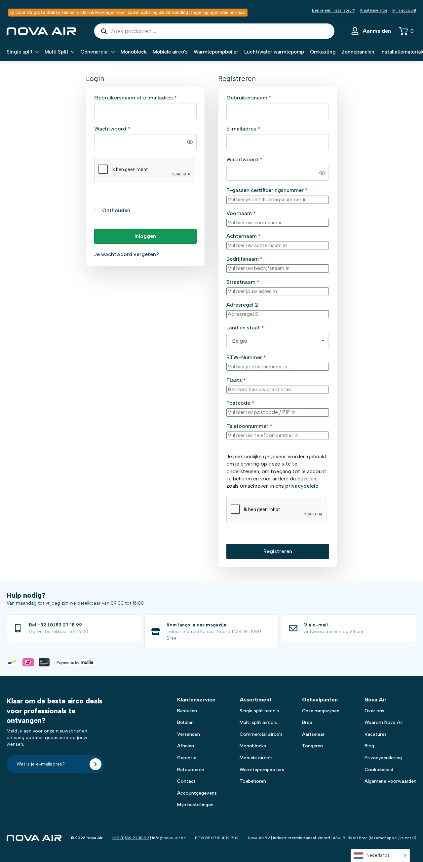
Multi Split (56, 52)
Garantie (186, 758)
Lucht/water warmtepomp (274, 52)
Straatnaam (242, 282)
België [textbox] (239, 341)
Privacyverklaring (383, 758)
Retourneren (190, 769)
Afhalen (185, 746)
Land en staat (245, 327)
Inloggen (145, 236)
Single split (20, 52)
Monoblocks (253, 746)
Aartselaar (313, 734)
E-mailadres (251, 128)
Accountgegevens (197, 793)
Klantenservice (373, 10)
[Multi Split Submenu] (71, 52)
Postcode (240, 403)
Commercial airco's (261, 734)
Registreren (277, 551)
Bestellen (187, 711)
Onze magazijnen (320, 711)
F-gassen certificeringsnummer (267, 190)
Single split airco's (259, 711)
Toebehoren (253, 781)
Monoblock (134, 52)
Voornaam (241, 213)
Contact (186, 781)
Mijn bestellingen (195, 804)
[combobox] (277, 341)
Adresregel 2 (242, 305)
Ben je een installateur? (333, 10)
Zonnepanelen (358, 52)
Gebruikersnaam (257, 97)
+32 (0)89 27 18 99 (130, 838)
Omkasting (323, 52)
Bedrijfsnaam (244, 259)
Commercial (94, 52)
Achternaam (243, 236)
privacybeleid (302, 486)
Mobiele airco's (170, 52)
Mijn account (404, 10)
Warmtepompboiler (216, 52)
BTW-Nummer (246, 357)
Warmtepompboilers (262, 769)
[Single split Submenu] (36, 52)
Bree (307, 722)
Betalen (185, 722)
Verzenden (188, 734)
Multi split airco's (258, 722)
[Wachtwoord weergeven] (190, 142)
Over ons (374, 711)
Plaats (236, 380)
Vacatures (376, 734)
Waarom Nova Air (384, 722)
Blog (369, 746)
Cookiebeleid (379, 769)
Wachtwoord (120, 128)
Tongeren (312, 746)
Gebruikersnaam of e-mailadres (144, 97)
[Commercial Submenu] (112, 52)
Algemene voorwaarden (390, 781)
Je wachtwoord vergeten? (126, 254)
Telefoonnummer (249, 426)
